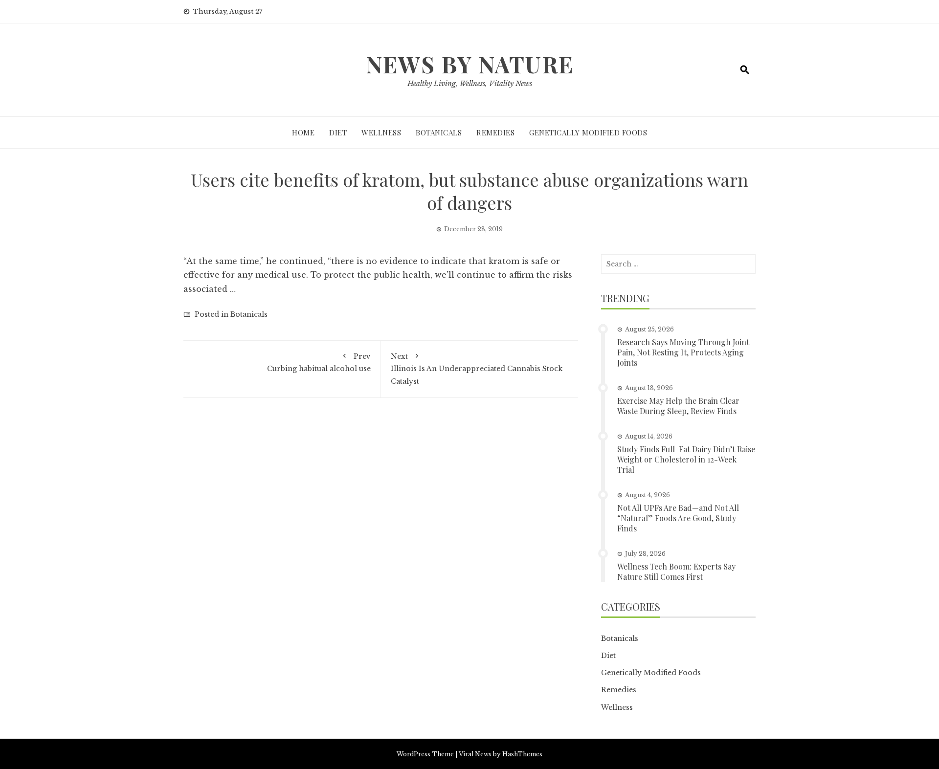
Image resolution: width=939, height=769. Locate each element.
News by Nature (470, 64)
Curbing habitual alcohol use (319, 362)
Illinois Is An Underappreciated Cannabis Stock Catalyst (476, 368)
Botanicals (439, 132)
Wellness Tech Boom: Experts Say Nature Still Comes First (676, 571)
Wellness (381, 132)
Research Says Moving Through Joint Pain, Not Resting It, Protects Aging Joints (683, 352)
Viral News (475, 754)
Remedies (495, 132)
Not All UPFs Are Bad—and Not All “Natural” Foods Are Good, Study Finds (678, 518)
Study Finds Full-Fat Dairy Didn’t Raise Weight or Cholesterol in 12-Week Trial (686, 459)
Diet (338, 132)
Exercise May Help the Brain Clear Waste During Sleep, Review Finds (678, 405)
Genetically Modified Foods (588, 132)
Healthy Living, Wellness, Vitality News (469, 83)
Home (303, 132)
